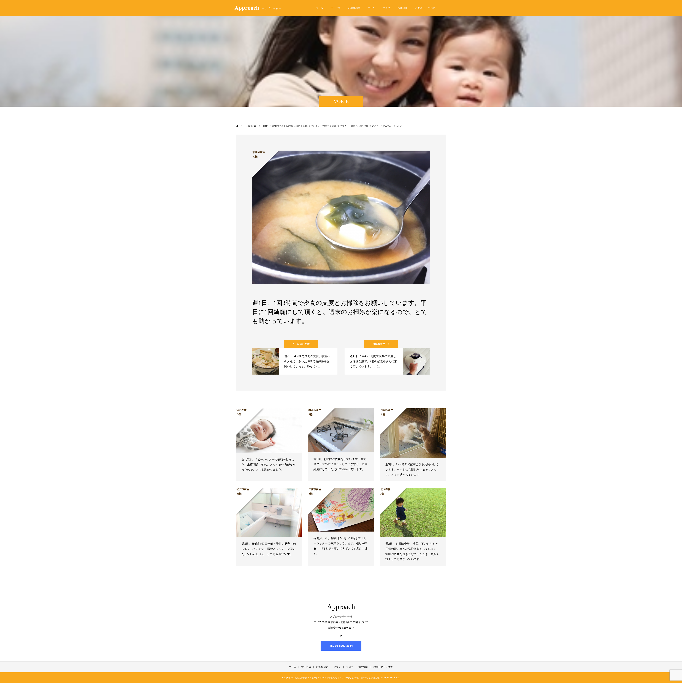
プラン (371, 8)
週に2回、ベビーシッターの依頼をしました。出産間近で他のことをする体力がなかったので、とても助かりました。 (269, 464)
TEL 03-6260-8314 (341, 646)
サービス (335, 8)
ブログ (386, 8)
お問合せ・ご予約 (425, 8)
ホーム (319, 8)
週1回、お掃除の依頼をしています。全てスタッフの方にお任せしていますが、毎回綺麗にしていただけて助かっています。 (340, 464)
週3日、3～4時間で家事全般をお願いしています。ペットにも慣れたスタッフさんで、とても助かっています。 (412, 469)
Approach (341, 607)
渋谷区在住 (303, 344)
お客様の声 (354, 8)
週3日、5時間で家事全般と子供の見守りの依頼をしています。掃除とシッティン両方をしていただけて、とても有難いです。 (269, 549)
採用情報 (403, 8)
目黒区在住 (379, 344)
